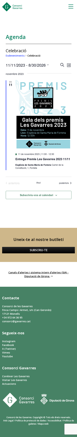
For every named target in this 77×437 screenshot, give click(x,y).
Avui (38, 182)
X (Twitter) (9, 348)
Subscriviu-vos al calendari (36, 195)
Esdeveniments (15, 55)
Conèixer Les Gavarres (16, 376)
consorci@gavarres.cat (16, 321)
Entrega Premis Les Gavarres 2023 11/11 (42, 159)
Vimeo (6, 352)
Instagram (8, 341)
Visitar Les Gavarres (14, 380)
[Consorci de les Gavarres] (12, 6)
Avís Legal (8, 420)
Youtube (7, 356)
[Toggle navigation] (70, 7)
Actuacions (9, 383)
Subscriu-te (38, 250)
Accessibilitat (54, 420)
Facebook (8, 345)
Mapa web (43, 423)
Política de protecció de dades (30, 420)
